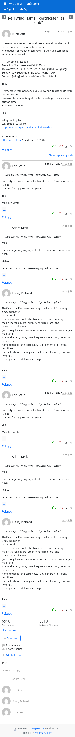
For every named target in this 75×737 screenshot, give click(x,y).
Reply (8, 149)
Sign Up (28, 9)
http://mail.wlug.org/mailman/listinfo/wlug (27, 127)
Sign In (11, 9)
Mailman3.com (43, 732)
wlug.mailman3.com (24, 3)
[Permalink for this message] (71, 146)
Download (12, 638)
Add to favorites (15, 655)
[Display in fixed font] (66, 146)
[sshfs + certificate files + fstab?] (71, 17)
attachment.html (11, 140)
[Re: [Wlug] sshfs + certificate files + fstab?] (4, 17)
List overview (9, 630)
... (4, 209)
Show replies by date (61, 155)
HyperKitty (38, 728)
